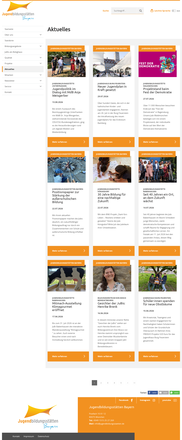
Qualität (8, 57)
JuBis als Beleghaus (13, 52)
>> (134, 383)
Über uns (9, 34)
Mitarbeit (9, 75)
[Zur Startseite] (18, 10)
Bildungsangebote (13, 46)
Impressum (29, 436)
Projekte (8, 63)
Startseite (9, 29)
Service (8, 86)
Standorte (9, 40)
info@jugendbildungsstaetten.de (109, 423)
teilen (154, 393)
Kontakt (8, 92)
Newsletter (10, 80)
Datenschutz (43, 436)
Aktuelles (9, 69)
